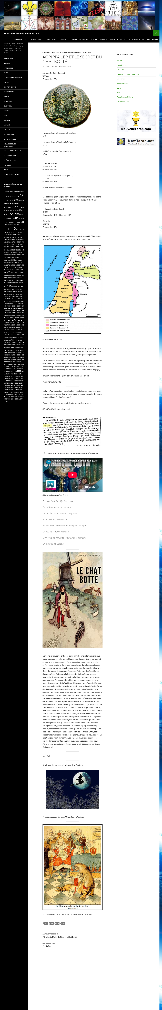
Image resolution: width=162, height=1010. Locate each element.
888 (23, 355)
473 (10, 310)
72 (16, 214)
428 (15, 301)
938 (12, 359)
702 (16, 340)
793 (23, 350)
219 (13, 252)
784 (15, 350)
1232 (21, 378)
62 (13, 210)
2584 (19, 394)
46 (4, 207)
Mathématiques (9, 134)
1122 (5, 376)
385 (21, 292)
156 (12, 239)
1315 (11, 383)
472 (7, 310)
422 (10, 301)
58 (6, 210)
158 (18, 239)
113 (17, 229)
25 (18, 196)
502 (23, 313)
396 (13, 294)
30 (10, 200)
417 (18, 299)
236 (16, 257)
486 (23, 310)
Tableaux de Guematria (79, 39)
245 (5, 260)
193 (8, 247)
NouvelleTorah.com (136, 39)
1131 (15, 376)
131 (15, 235)
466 (20, 308)
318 (23, 275)
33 (17, 200)
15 (23, 191)
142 (13, 237)
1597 (5, 390)
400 (21, 294)
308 (5, 275)
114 (20, 229)
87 (20, 218)
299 (5, 272)
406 (15, 296)
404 (10, 296)
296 (20, 269)
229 (20, 255)
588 (20, 325)
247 (10, 260)
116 (5, 232)
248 (13, 260)
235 (13, 257)
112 (13, 228)
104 (7, 225)
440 (10, 303)
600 (10, 327)
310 (7, 275)
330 (15, 278)
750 (12, 345)
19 (8, 196)
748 (10, 345)
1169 (5, 378)
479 (15, 310)
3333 (22, 396)
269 (10, 265)
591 (23, 325)
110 (17, 225)
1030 (15, 366)
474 (12, 310)
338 (10, 280)
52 (16, 207)
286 (17, 267)
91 (6, 222)
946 (17, 359)
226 (12, 255)
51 (14, 207)
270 (12, 265)
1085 (21, 369)
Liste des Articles (20, 39)
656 (5, 337)
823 (17, 352)
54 (21, 207)
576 (10, 325)
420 (5, 301)
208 (11, 250)
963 (7, 362)
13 (19, 191)
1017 (8, 366)
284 (15, 267)
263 (21, 262)
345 (21, 280)
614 (11, 330)
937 (10, 359)
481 (17, 310)
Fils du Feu (49, 944)
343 (18, 280)
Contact (103, 39)
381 (14, 292)
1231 (18, 378)
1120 (16, 374)
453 (20, 306)
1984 (8, 392)
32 (15, 200)
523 (13, 317)
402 (7, 297)
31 (12, 200)
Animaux (7, 63)
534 (7, 320)
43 (17, 204)
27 (5, 200)
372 (18, 289)
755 (17, 345)
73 (18, 214)
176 (7, 244)
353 (15, 283)
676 (19, 337)
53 (19, 207)
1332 (18, 383)
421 (8, 301)
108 (15, 225)
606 (15, 327)
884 (20, 355)
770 (11, 347)
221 (19, 252)
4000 (8, 399)
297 (23, 269)
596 (5, 327)
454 (23, 306)
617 (18, 330)
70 (11, 213)
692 (7, 340)
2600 (22, 394)
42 (16, 204)
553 (12, 322)
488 (5, 313)
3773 (5, 399)
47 (6, 207)
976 (15, 362)
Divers (6, 82)
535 (10, 320)
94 (8, 222)
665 (10, 337)
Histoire (55, 53)
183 (46, 923)
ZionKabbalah (66, 66)
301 (11, 272)
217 (8, 252)
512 (17, 315)
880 (17, 355)
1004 (12, 364)
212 (17, 250)
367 (10, 289)
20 (10, 196)
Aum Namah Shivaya (125, 97)
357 (5, 287)
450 (12, 306)
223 (5, 255)
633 (7, 334)
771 (14, 348)
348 (8, 283)
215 (23, 250)
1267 (15, 381)
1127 (11, 376)
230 (23, 255)
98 (13, 222)
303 (17, 272)
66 (22, 210)
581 (15, 325)
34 (19, 200)
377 (8, 292)
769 (7, 348)
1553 (15, 387)
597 (7, 327)
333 (20, 278)
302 (14, 272)
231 (5, 257)
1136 (18, 376)
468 (23, 308)
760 (23, 345)
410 (7, 299)
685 (5, 340)
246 (7, 260)
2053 (21, 392)
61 (12, 210)
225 (10, 255)
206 (5, 250)
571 (23, 322)
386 (5, 294)
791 (20, 350)
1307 (5, 383)
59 (8, 210)
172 (20, 242)
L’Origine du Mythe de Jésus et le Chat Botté (60, 935)
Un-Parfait (121, 79)
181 (13, 244)
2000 (15, 392)
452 (17, 306)
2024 (18, 392)
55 (23, 207)
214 (20, 250)
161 (23, 239)
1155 (21, 376)
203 (22, 247)
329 (12, 278)
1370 (8, 385)
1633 (11, 390)
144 (18, 237)
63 (15, 210)
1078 (18, 369)
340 (12, 280)
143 (16, 237)
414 (16, 299)
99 (15, 222)
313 (10, 275)
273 (20, 265)
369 (13, 289)
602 (13, 327)
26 (21, 195)
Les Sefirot (64, 39)
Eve (118, 92)
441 (12, 303)
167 (12, 242)
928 (7, 359)
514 (20, 315)
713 (10, 342)
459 (10, 308)
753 (15, 345)
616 (16, 330)
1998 (11, 392)
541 (15, 320)
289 (5, 269)
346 (5, 283)
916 (23, 357)
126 (5, 235)
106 (12, 225)
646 (20, 334)
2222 (5, 394)
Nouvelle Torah (10, 155)
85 (14, 218)
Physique (7, 165)
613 (7, 330)
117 (7, 232)
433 (20, 301)
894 (5, 357)
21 (12, 196)
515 (23, 315)
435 (23, 301)
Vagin (119, 88)
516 (5, 317)
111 (6, 229)
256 (10, 262)
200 (19, 247)
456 (5, 308)
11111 (6, 401)
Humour (94, 39)
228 (17, 255)
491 (7, 313)
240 (21, 257)
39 (9, 203)
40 (12, 204)
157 (15, 239)
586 (17, 325)
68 (6, 214)
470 (5, 310)
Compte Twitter (50, 39)
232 (8, 257)
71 (13, 214)
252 (19, 260)
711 (7, 342)
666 (13, 337)
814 (15, 352)
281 (10, 267)
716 (12, 342)
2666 (9, 396)
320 (5, 278)
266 (5, 265)
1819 (21, 390)
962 (5, 362)
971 (10, 362)
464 (17, 308)
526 (18, 317)
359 (13, 287)
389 (8, 294)
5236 (18, 399)
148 (5, 239)
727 (20, 342)
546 (5, 322)
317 (20, 275)
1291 (21, 381)
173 (23, 242)
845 (5, 355)
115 (23, 229)
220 (16, 252)
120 (13, 232)
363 (18, 287)
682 (22, 337)
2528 (15, 394)
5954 (21, 399)
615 (13, 330)
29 (8, 200)
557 (17, 322)
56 (4, 210)
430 (18, 301)
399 (18, 294)
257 (12, 263)
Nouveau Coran (10, 139)
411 (10, 299)
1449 (5, 387)
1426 (18, 385)
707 (21, 340)
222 (21, 252)
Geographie (8, 101)
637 (15, 334)
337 (7, 280)
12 (17, 191)
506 (12, 315)
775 (22, 348)
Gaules (6, 96)
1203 (11, 378)
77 (5, 218)
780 (10, 350)
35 (21, 200)
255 (7, 262)
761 (5, 348)
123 (18, 232)
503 (5, 315)
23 (16, 196)
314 (12, 275)
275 (23, 265)
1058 (11, 369)
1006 (15, 364)
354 (57, 923)
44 (19, 204)
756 (20, 345)
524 (15, 317)
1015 (5, 366)
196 (11, 247)
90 (4, 222)
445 (19, 303)
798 (5, 352)
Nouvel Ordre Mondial (12, 151)
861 (10, 355)
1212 (15, 378)
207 (8, 249)
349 (10, 283)
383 (19, 292)
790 (18, 350)
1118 (9, 374)
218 (11, 252)
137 (5, 237)
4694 (15, 399)
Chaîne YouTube (35, 39)
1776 (18, 390)
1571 (21, 387)
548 (7, 322)
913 (18, 357)
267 (7, 265)
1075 (15, 369)
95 (10, 222)
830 (20, 352)
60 (10, 210)
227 (15, 255)
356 (23, 283)
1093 (11, 371)
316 (18, 275)
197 (13, 247)
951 (23, 359)
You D (119, 60)
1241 (5, 381)
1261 (11, 381)
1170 (8, 378)
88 (21, 218)
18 (6, 196)
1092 (8, 371)
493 (10, 313)
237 (18, 257)
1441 (21, 385)
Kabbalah (7, 120)
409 (5, 299)
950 (20, 359)
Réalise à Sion (122, 83)
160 (20, 239)
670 (16, 337)
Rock (6, 170)
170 (17, 242)
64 (17, 210)
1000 (5, 364)
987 (17, 362)
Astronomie (8, 68)
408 (21, 296)
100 (18, 221)
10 (13, 192)
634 (63, 923)
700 (12, 340)
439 (7, 303)
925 (5, 359)
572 (5, 325)
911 (15, 357)
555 (15, 322)
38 (7, 204)
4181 (11, 399)
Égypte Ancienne (10, 87)
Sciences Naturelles (11, 174)
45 (22, 204)
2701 (12, 396)
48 (8, 207)
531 (5, 320)
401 (5, 296)
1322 (15, 383)
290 (8, 269)
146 (21, 237)
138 (8, 237)
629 (21, 332)
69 (8, 214)
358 (9, 286)
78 (7, 218)
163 (7, 242)
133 (18, 235)
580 (12, 325)
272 (17, 265)
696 (10, 340)
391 (10, 294)
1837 (5, 392)
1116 (5, 374)
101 (22, 222)
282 (12, 267)
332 (17, 278)
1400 (11, 385)
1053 (8, 369)
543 (21, 320)
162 (5, 242)
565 (20, 322)
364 (21, 287)
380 (11, 292)
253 (21, 260)
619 (21, 330)
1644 (15, 390)
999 (20, 362)
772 (16, 348)
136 (20, 235)
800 (7, 352)
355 (20, 283)
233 (10, 257)
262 (19, 262)
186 (5, 247)
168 (15, 242)
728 (23, 342)
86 (16, 218)
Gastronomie (9, 92)
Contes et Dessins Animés (13, 77)
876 (15, 355)
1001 (9, 364)
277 (7, 267)
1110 (15, 371)
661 (7, 337)
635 (12, 334)
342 (15, 280)
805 (10, 352)
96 (12, 222)
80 (9, 218)
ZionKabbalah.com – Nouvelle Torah (22, 33)
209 (14, 250)
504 (7, 315)
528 (20, 317)
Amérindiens (8, 58)
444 (16, 303)
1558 (18, 387)
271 (15, 265)
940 (15, 359)
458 (7, 308)
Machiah (63, 53)
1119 (13, 374)
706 (19, 340)
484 (20, 310)
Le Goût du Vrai (123, 101)
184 (51, 923)
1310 (8, 383)
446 (21, 303)
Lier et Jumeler (123, 65)
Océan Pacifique (10, 160)
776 (5, 350)
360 (16, 286)
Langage (7, 125)
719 (15, 342)
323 (7, 278)
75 (22, 214)
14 (21, 191)
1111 (19, 371)
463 (15, 308)
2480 (12, 394)
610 (18, 327)
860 (7, 355)
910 (12, 357)
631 (5, 334)
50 (12, 207)
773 (19, 348)
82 (12, 218)
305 (19, 272)
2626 (5, 396)
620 (5, 332)
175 (5, 244)
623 (11, 332)
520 (10, 317)
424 (13, 301)
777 (7, 350)
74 (20, 214)
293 (15, 269)
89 (23, 218)
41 (14, 204)
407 (18, 296)
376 (5, 292)
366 (8, 289)
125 (21, 232)
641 (17, 334)
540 (12, 320)
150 (7, 239)
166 (10, 242)
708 (5, 342)
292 (13, 269)
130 (12, 235)
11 (15, 191)
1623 (8, 390)
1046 (5, 369)
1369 (5, 385)
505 (10, 315)
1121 (20, 374)
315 (15, 275)
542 (19, 320)
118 (10, 232)
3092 (19, 396)
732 (7, 345)
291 (10, 269)
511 (15, 315)
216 (5, 252)
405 (13, 296)
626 (16, 332)
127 (7, 235)
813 (12, 352)
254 (5, 262)
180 (10, 244)
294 (18, 269)
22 (14, 196)
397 (16, 294)
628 (18, 332)
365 (5, 289)
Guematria (47, 53)
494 (12, 313)
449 (10, 306)
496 (15, 313)
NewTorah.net (152, 39)
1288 (18, 381)
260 (15, 262)
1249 (8, 381)
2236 (9, 394)
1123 (8, 376)
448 (7, 306)
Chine (6, 73)
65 (20, 210)
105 (10, 225)
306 (22, 272)
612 (5, 330)
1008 (19, 364)
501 (20, 313)
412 (13, 299)
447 (5, 306)
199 (16, 247)
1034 (21, 366)
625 (13, 332)
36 (23, 200)
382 (16, 292)
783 (13, 350)
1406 (15, 385)
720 (17, 342)
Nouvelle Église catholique (80, 53)
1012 (22, 364)
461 (12, 308)
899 (7, 357)
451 (15, 306)
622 (8, 332)
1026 (11, 366)
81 (10, 218)
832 (23, 352)
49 (10, 207)
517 (8, 317)
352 (13, 283)
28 (7, 200)
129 (10, 235)
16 (4, 196)
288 (20, 267)
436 (5, 303)
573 (7, 325)
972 (12, 362)
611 (20, 327)
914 (20, 357)
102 (5, 225)
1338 (21, 383)
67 (5, 214)
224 (7, 255)
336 (5, 280)
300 (8, 272)
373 (21, 289)
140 (11, 237)
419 (21, 299)
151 (10, 239)
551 (10, 322)
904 (10, 357)
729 (5, 345)
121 (16, 232)
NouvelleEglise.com (117, 39)
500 (17, 313)
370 (16, 289)
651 (23, 334)
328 (10, 278)
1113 (22, 371)
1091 (5, 371)
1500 (11, 387)
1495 (8, 387)
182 (16, 244)
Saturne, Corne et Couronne (128, 74)
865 (12, 355)
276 (5, 267)
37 (5, 204)
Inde (5, 115)
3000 (15, 396)
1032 (18, 366)
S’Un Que (120, 70)
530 (23, 317)
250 (16, 260)
